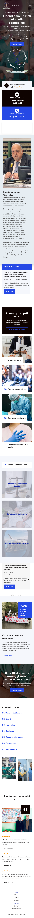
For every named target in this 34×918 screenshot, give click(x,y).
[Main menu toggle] (30, 5)
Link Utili (16, 903)
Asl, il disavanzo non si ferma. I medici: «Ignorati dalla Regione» (15, 566)
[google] (6, 85)
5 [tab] (20, 300)
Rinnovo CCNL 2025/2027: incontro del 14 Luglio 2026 (14, 274)
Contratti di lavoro (13, 713)
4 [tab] (18, 300)
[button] (4, 285)
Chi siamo (16, 895)
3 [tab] (16, 300)
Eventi (8, 719)
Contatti (16, 906)
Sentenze (10, 731)
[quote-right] (25, 809)
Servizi (16, 898)
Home (16, 892)
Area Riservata (16, 909)
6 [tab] (21, 595)
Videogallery (11, 749)
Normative (10, 725)
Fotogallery (11, 743)
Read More (9, 291)
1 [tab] (12, 300)
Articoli (16, 900)
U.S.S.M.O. (17, 5)
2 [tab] (14, 300)
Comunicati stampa (14, 737)
